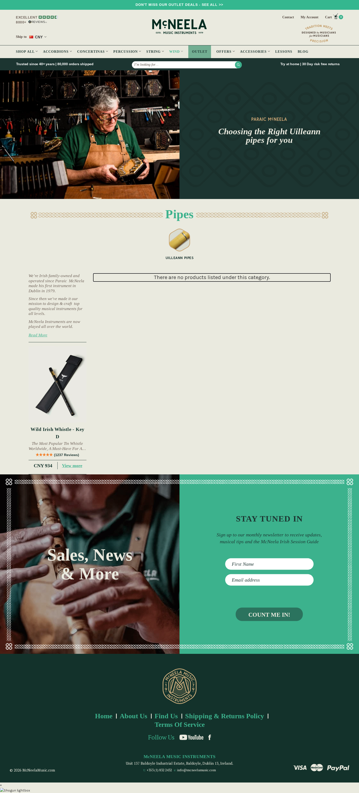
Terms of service (180, 724)
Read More (38, 335)
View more (72, 465)
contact (288, 17)
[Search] (238, 64)
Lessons (283, 51)
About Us (133, 716)
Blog (303, 51)
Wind (175, 51)
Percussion (126, 51)
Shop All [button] (26, 51)
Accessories (254, 51)
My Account (309, 17)
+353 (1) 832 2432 (159, 770)
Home (103, 716)
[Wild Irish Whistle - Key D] (57, 384)
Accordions (56, 51)
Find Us (166, 716)
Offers (224, 51)
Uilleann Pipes (179, 258)
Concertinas (91, 51)
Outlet (199, 51)
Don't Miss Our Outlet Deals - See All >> (179, 5)
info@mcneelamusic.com (196, 770)
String (154, 51)
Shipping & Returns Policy (224, 716)
